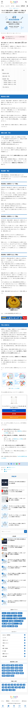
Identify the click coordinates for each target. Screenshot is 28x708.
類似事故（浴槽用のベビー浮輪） (10, 80)
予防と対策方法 (5, 87)
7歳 (24, 684)
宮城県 (3, 667)
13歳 (20, 687)
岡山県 (16, 667)
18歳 (14, 690)
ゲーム (15, 615)
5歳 (18, 684)
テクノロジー (9, 618)
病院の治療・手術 (6, 76)
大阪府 (21, 665)
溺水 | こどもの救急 (15, 388)
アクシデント (8, 469)
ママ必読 (11, 620)
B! (14, 464)
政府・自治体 (5, 648)
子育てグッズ (5, 640)
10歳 (9, 687)
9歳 (6, 687)
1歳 (6, 684)
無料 (21, 623)
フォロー (19, 707)
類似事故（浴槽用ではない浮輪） (10, 84)
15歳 (3, 690)
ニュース (7, 6)
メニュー (2, 707)
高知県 (12, 675)
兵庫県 (8, 665)
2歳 (9, 684)
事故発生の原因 (5, 73)
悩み (3, 645)
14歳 (23, 687)
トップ (25, 707)
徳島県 (3, 670)
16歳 (7, 690)
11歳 (13, 687)
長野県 (21, 673)
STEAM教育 (14, 613)
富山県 (8, 667)
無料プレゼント (6, 653)
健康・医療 (4, 623)
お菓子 (3, 615)
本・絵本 (4, 651)
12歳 (16, 687)
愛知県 (8, 670)
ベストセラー (5, 620)
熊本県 (21, 670)
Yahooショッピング (14, 417)
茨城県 (17, 673)
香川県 (8, 675)
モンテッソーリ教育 (19, 620)
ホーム (2, 6)
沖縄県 (16, 670)
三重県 (3, 665)
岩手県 (21, 667)
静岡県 (3, 675)
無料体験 (4, 626)
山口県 (12, 667)
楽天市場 (14, 413)
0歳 (6, 471)
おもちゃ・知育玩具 (20, 6)
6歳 (21, 684)
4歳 (15, 684)
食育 (16, 626)
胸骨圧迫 (20, 431)
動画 (9, 623)
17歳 (10, 690)
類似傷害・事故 (5, 78)
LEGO (8, 613)
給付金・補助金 (11, 626)
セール (12, 6)
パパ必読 (15, 618)
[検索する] (25, 531)
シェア (14, 707)
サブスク (20, 615)
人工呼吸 (6, 432)
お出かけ (20, 613)
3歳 (12, 684)
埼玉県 (16, 665)
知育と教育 (5, 656)
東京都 (12, 670)
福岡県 (13, 673)
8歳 (3, 687)
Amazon (14, 410)
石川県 (3, 673)
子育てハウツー (16, 8)
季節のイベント (15, 623)
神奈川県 (8, 673)
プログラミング (22, 618)
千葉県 (12, 665)
